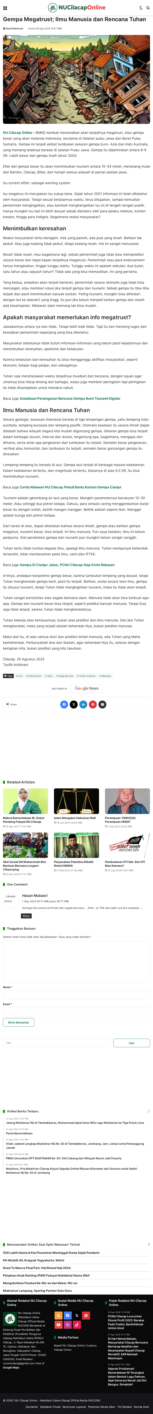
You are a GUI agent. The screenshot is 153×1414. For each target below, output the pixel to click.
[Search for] (148, 9)
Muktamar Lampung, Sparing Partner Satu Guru (37, 1291)
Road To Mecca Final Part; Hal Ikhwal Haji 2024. (37, 1268)
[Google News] (87, 688)
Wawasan (106, 676)
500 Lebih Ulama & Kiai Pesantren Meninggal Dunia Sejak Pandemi (51, 1253)
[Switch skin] (141, 9)
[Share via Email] (102, 704)
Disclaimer (32, 1406)
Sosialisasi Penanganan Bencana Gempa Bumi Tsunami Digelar (70, 398)
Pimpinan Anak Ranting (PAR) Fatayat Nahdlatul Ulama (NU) (46, 1275)
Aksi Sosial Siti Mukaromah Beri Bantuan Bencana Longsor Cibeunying (24, 865)
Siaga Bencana (65, 676)
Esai (20, 676)
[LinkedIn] (83, 704)
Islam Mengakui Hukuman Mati (75, 818)
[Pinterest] (93, 704)
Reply (26, 915)
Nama (8, 987)
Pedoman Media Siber (101, 1406)
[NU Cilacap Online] (76, 8)
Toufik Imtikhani (87, 676)
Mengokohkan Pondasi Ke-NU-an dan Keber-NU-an (40, 1283)
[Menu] (5, 9)
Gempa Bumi (34, 676)
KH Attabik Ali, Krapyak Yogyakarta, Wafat (33, 1260)
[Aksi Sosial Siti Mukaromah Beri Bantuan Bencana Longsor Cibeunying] (25, 845)
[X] (74, 704)
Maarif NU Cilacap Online (69, 1345)
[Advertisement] (76, 746)
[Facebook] (64, 704)
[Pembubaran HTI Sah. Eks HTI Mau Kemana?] (127, 845)
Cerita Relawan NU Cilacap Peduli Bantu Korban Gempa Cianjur (71, 487)
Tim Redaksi (124, 1406)
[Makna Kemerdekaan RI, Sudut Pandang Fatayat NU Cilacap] (25, 801)
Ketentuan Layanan (74, 1406)
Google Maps (11, 1367)
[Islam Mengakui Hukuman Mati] (76, 801)
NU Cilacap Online (18, 133)
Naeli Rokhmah (14, 28)
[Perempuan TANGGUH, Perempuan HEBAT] (127, 801)
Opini (50, 676)
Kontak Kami (141, 1406)
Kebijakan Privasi (50, 1406)
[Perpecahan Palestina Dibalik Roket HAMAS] (76, 845)
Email (7, 1004)
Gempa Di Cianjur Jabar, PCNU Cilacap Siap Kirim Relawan (67, 565)
